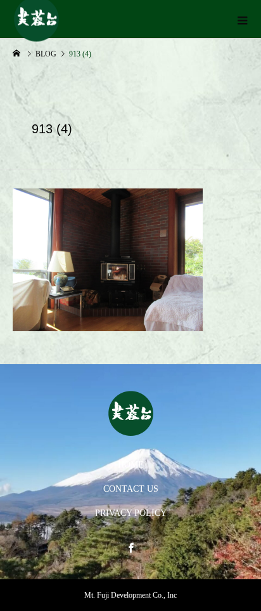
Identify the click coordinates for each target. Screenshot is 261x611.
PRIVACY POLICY (131, 513)
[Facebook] (130, 547)
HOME (131, 465)
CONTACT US (130, 489)
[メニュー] (242, 19)
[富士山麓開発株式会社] (130, 413)
